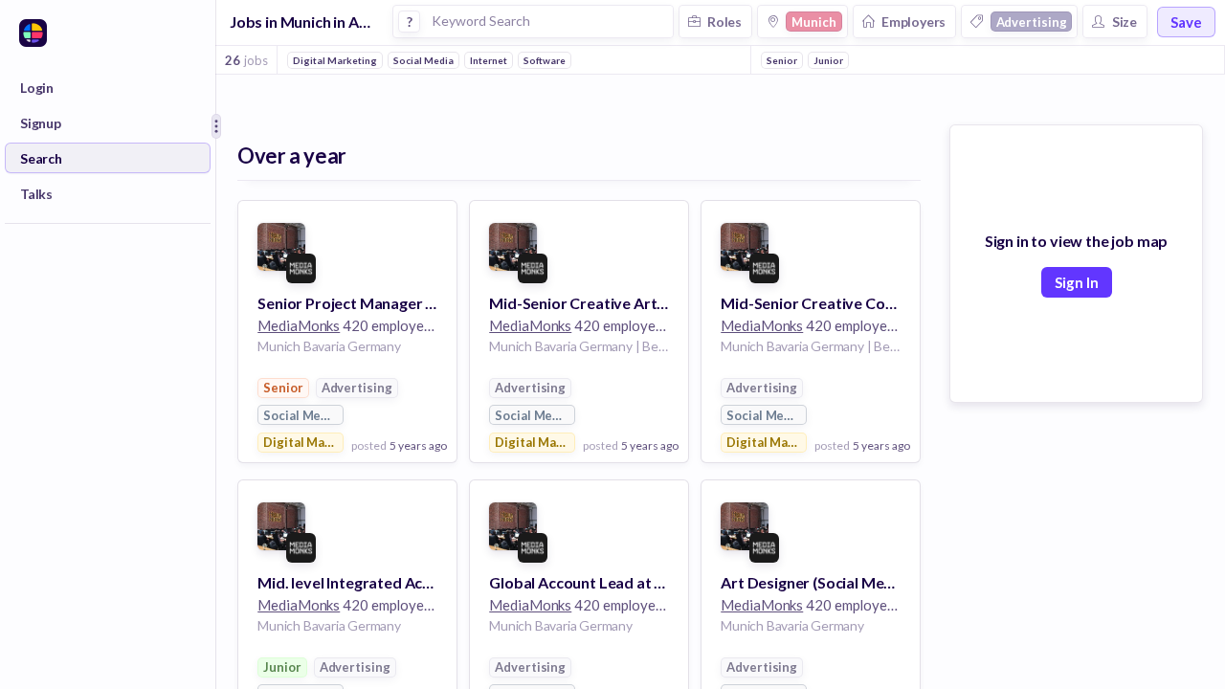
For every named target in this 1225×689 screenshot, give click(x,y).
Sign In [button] (1077, 282)
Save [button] (1186, 22)
